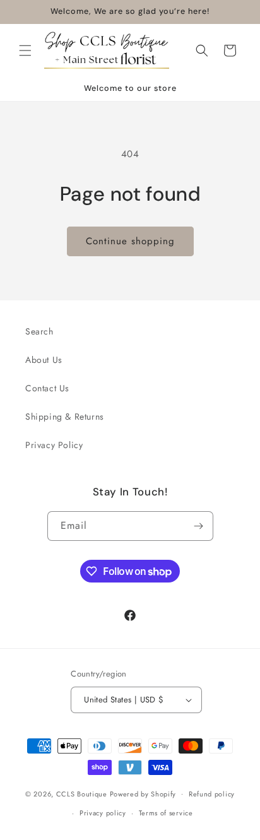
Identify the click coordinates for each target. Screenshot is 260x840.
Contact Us (47, 388)
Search (39, 331)
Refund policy (212, 794)
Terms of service (166, 813)
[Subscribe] (199, 526)
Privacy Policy (54, 445)
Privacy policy (103, 813)
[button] (25, 50)
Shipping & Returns (64, 416)
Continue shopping (130, 241)
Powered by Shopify (143, 793)
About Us (43, 359)
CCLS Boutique (83, 793)
